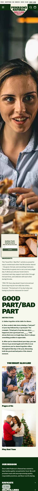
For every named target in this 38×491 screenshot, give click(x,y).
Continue (10, 249)
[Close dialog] (36, 235)
